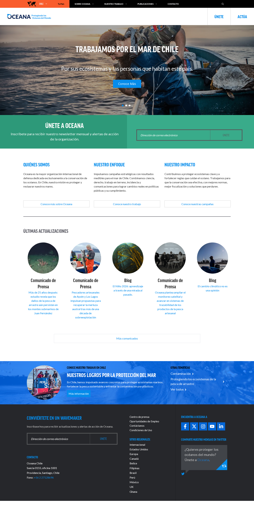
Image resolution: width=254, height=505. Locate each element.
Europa (134, 454)
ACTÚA (242, 16)
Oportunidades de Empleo (144, 421)
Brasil (133, 472)
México (134, 482)
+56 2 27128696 (44, 477)
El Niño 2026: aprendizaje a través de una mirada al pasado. (128, 290)
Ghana (133, 491)
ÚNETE (219, 16)
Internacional (137, 444)
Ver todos (177, 389)
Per (132, 477)
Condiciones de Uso (141, 430)
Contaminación (181, 373)
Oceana (203, 460)
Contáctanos (137, 425)
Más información (79, 393)
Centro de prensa (139, 416)
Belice (133, 463)
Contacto (173, 4)
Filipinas (134, 468)
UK (132, 486)
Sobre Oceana (82, 4)
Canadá (134, 458)
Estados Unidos (139, 449)
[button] (123, 105)
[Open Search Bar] (223, 4)
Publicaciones (145, 4)
